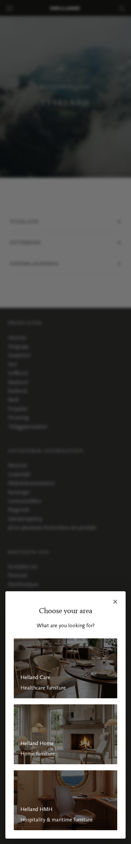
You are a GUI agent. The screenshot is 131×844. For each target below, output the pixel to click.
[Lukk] (115, 602)
